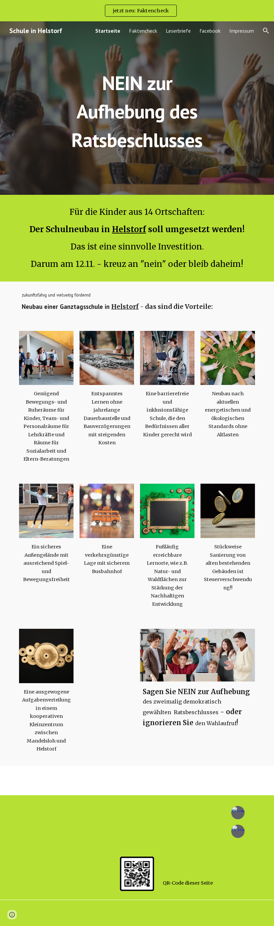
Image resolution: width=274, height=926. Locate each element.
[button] (266, 31)
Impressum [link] (241, 30)
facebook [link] (210, 30)
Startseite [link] (107, 30)
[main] (137, 108)
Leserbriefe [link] (178, 30)
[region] (137, 10)
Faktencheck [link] (143, 30)
